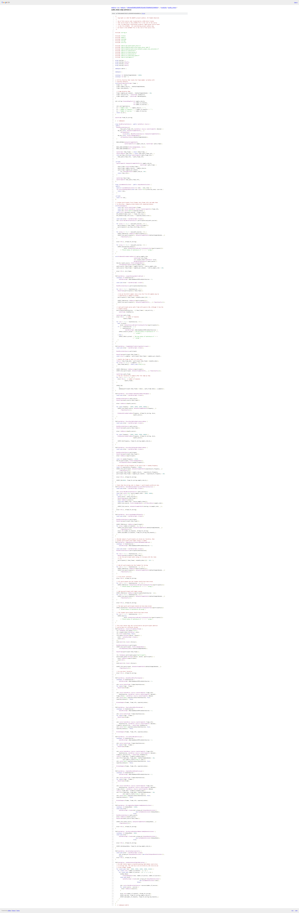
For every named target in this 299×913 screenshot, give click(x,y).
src (118, 7)
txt (292, 910)
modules (164, 7)
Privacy (13, 910)
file (143, 13)
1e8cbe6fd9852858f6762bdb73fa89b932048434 (142, 7)
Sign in (295, 2)
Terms (18, 910)
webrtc (113, 7)
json (296, 910)
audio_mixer (172, 7)
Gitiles (9, 910)
